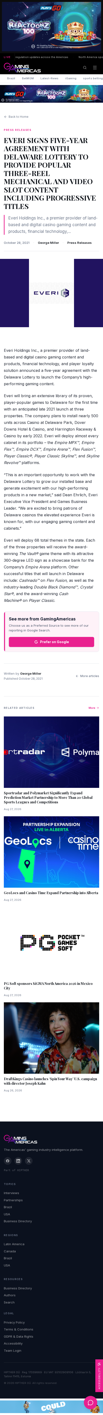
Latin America (14, 1244)
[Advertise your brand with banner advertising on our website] (51, 1406)
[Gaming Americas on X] (29, 1161)
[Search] (85, 67)
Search (9, 1302)
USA (7, 1214)
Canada (10, 1251)
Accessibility (13, 1343)
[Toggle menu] (95, 67)
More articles (89, 676)
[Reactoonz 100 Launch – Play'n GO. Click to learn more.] (51, 26)
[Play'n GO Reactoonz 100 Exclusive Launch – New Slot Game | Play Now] (51, 94)
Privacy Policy (14, 1322)
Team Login (12, 1350)
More (92, 708)
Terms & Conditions (18, 1329)
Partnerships (13, 1200)
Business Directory (18, 1221)
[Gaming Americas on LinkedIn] (18, 1161)
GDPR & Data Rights (18, 1336)
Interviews (11, 1193)
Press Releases (79, 243)
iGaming (70, 78)
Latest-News (49, 78)
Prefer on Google (54, 642)
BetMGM (28, 78)
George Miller (48, 243)
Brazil (11, 78)
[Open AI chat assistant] (90, 1402)
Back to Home (19, 116)
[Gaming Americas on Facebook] (7, 1161)
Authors (10, 1295)
